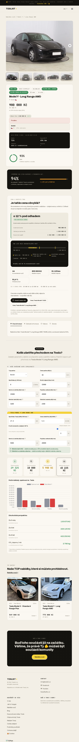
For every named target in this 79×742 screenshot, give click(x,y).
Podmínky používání (13, 727)
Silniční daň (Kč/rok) (15, 399)
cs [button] (65, 9)
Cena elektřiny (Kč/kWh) (48, 416)
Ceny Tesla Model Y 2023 (38, 300)
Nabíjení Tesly (11, 720)
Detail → (34, 615)
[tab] (16, 324)
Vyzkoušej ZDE (41, 3)
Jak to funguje (11, 704)
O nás (9, 701)
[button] (69, 45)
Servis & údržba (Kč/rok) (16, 390)
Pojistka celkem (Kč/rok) (48, 390)
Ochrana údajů (11, 730)
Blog (8, 711)
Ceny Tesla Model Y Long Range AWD (24, 305)
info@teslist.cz (46, 682)
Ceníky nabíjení (12, 724)
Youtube (45, 688)
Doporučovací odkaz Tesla (15, 714)
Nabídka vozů (10, 17)
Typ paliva (12, 370)
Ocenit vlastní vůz (20, 300)
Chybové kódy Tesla (13, 717)
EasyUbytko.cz (45, 692)
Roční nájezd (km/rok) (47, 380)
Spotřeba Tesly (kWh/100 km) (18, 416)
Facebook (45, 685)
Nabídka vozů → (12, 573)
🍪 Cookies (10, 733)
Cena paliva (46, 370)
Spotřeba (15, 380)
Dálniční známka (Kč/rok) (48, 399)
